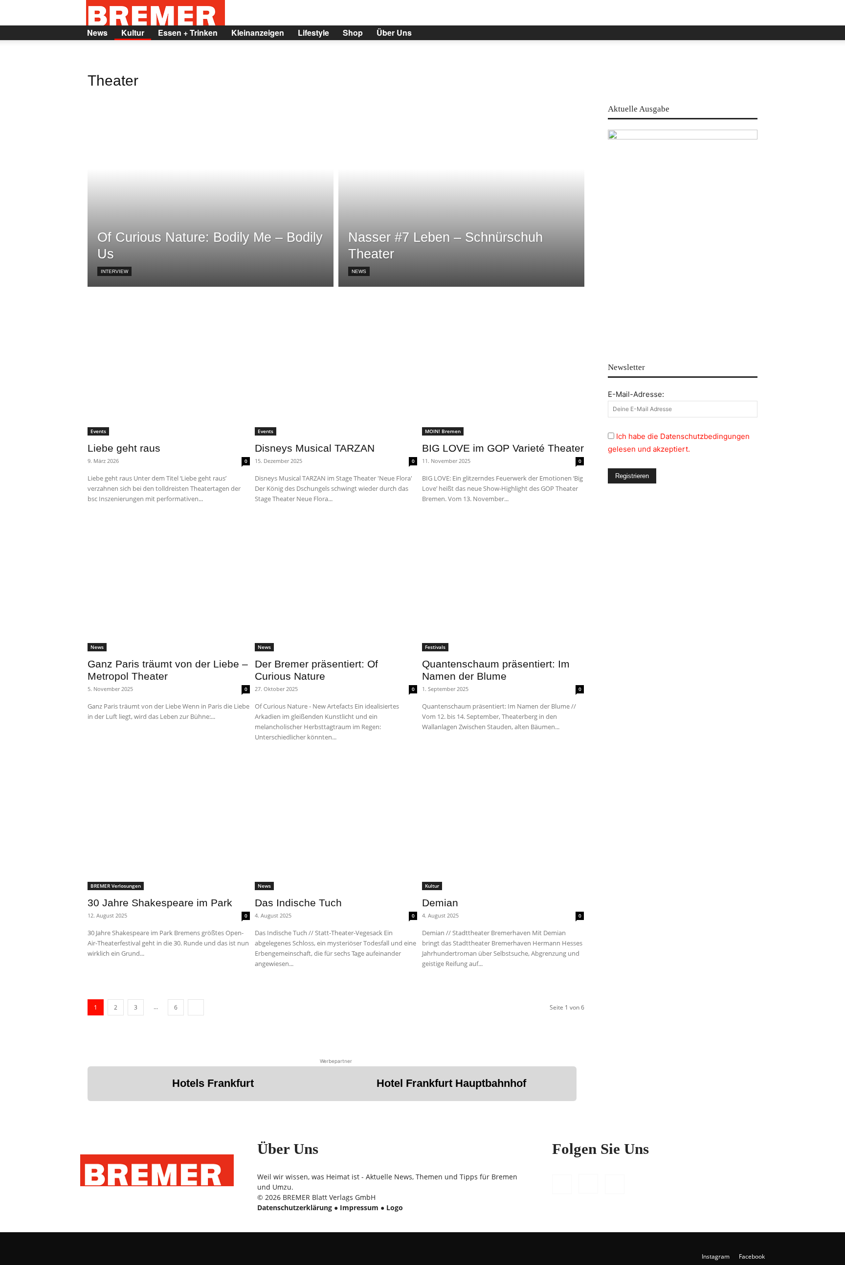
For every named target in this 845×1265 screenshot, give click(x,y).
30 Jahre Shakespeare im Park (160, 902)
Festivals (435, 647)
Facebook (752, 1256)
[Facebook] (698, 32)
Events (98, 431)
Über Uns (394, 32)
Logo (394, 1207)
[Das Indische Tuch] (336, 825)
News (97, 32)
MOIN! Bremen (443, 431)
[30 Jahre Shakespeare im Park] (169, 825)
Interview (114, 271)
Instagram (716, 1256)
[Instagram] (715, 32)
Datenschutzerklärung (294, 1207)
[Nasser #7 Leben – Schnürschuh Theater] (461, 188)
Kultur (132, 32)
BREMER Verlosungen (115, 885)
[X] (731, 32)
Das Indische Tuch (298, 902)
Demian (440, 902)
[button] (753, 33)
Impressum (359, 1207)
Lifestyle (313, 32)
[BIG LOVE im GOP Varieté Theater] (503, 370)
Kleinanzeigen (257, 32)
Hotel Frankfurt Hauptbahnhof (451, 1083)
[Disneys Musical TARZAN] (336, 370)
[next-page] (196, 1007)
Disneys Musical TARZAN (315, 448)
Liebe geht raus (124, 448)
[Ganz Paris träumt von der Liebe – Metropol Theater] (169, 586)
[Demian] (503, 825)
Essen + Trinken (188, 32)
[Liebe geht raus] (169, 370)
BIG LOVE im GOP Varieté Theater (503, 448)
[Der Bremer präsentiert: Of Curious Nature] (336, 586)
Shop (353, 32)
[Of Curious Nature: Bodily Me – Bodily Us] (211, 188)
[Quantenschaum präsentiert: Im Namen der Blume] (503, 586)
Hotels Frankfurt (213, 1083)
